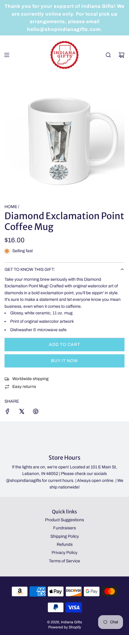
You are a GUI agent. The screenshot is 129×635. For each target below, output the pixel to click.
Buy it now (64, 360)
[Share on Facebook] (7, 412)
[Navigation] (6, 55)
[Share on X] (21, 412)
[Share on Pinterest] (35, 412)
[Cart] (121, 55)
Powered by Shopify (64, 627)
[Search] (108, 55)
